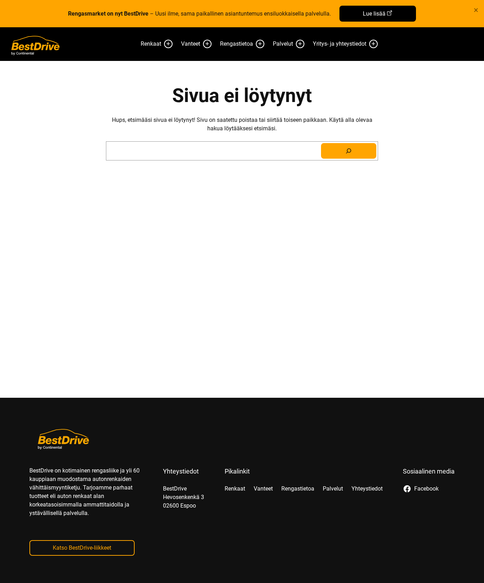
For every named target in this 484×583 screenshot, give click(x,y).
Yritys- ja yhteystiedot (339, 43)
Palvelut (283, 43)
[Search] (348, 151)
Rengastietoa (236, 43)
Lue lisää (374, 13)
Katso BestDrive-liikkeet (82, 547)
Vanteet (190, 43)
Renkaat (151, 43)
